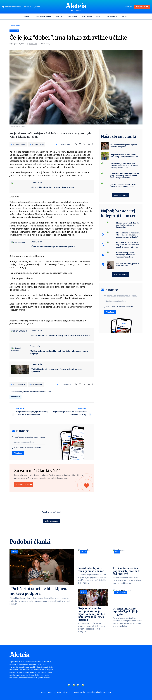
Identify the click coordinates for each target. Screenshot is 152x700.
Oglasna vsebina (111, 16)
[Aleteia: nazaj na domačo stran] (76, 5)
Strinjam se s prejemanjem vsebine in (28, 448)
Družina (124, 16)
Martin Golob (87, 16)
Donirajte (57, 692)
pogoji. (39, 448)
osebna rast (15, 396)
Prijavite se (18, 453)
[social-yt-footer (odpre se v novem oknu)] (69, 685)
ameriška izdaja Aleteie (64, 320)
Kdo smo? (66, 692)
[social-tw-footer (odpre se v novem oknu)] (78, 685)
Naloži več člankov (120, 195)
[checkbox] (12, 448)
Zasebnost (107, 692)
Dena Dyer (33, 43)
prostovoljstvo (120, 592)
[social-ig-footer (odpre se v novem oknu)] (83, 685)
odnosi (83, 552)
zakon (117, 552)
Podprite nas (140, 7)
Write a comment (51, 521)
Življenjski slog (72, 16)
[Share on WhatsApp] (93, 144)
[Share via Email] (89, 144)
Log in (59, 512)
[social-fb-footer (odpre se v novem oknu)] (74, 685)
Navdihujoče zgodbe (43, 16)
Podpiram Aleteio (22, 484)
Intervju (59, 16)
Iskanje (37, 7)
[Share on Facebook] (76, 144)
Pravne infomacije (78, 692)
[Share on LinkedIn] (80, 144)
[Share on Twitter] (84, 144)
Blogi (98, 16)
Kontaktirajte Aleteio (94, 692)
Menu (26, 16)
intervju (14, 552)
